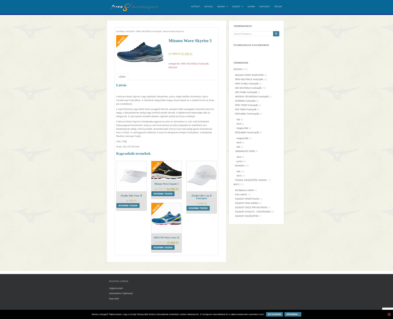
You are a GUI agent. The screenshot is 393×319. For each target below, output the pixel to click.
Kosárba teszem (128, 205)
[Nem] (389, 314)
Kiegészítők (242, 128)
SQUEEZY (236, 6)
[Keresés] (276, 33)
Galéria (251, 6)
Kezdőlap (120, 31)
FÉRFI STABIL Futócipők (246, 83)
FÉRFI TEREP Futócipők (246, 105)
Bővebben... (292, 314)
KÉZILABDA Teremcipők (247, 132)
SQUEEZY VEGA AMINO (246, 203)
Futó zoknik (241, 194)
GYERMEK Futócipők (245, 100)
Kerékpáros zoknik (244, 190)
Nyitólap (195, 6)
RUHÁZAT (240, 165)
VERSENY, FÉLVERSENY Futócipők (251, 96)
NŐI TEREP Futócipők (245, 109)
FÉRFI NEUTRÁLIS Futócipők (148, 31)
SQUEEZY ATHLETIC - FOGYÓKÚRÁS (253, 211)
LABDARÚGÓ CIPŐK (245, 151)
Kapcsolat (265, 6)
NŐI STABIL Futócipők (246, 92)
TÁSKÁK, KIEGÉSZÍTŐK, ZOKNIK (251, 180)
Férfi (239, 123)
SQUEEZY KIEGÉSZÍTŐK (246, 215)
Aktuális (208, 6)
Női (238, 119)
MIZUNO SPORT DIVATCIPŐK (249, 75)
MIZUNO (221, 6)
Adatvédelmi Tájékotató (121, 293)
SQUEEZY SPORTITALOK (247, 198)
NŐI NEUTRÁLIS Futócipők (248, 87)
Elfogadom (274, 314)
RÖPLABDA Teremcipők (247, 113)
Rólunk (278, 6)
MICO (236, 184)
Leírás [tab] (122, 76)
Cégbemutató (116, 288)
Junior (240, 161)
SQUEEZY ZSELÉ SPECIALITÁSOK (251, 207)
